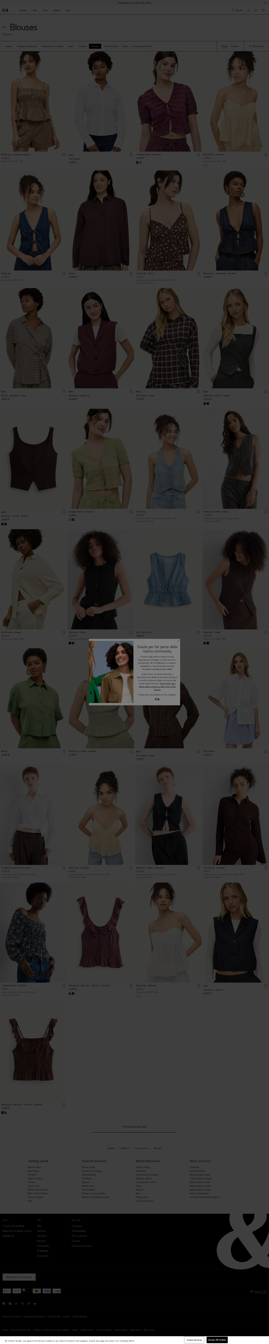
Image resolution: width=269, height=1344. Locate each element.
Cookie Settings (194, 1340)
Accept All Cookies (217, 1340)
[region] (134, 1340)
